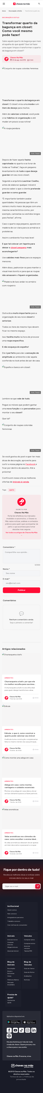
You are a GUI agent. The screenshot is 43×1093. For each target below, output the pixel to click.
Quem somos (12, 910)
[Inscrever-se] (37, 886)
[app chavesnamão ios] (29, 1022)
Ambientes (9, 678)
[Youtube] (15, 1030)
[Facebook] (9, 1030)
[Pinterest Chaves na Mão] (9, 1036)
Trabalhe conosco (13, 921)
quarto (11, 490)
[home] (21, 1066)
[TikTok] (21, 1030)
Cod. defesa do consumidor (17, 925)
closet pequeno (18, 247)
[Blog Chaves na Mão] (21, 4)
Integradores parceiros (15, 917)
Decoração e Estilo (15, 11)
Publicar (21, 590)
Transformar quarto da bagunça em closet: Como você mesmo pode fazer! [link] (33, 11)
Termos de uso (16, 1077)
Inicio (4, 11)
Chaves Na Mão (21, 512)
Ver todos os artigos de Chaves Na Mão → (22, 534)
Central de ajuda (11, 1001)
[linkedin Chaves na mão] (33, 1030)
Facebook (31, 464)
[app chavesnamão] (14, 1022)
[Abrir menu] (4, 4)
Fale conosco (12, 914)
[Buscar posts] (39, 4)
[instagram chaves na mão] (27, 1030)
